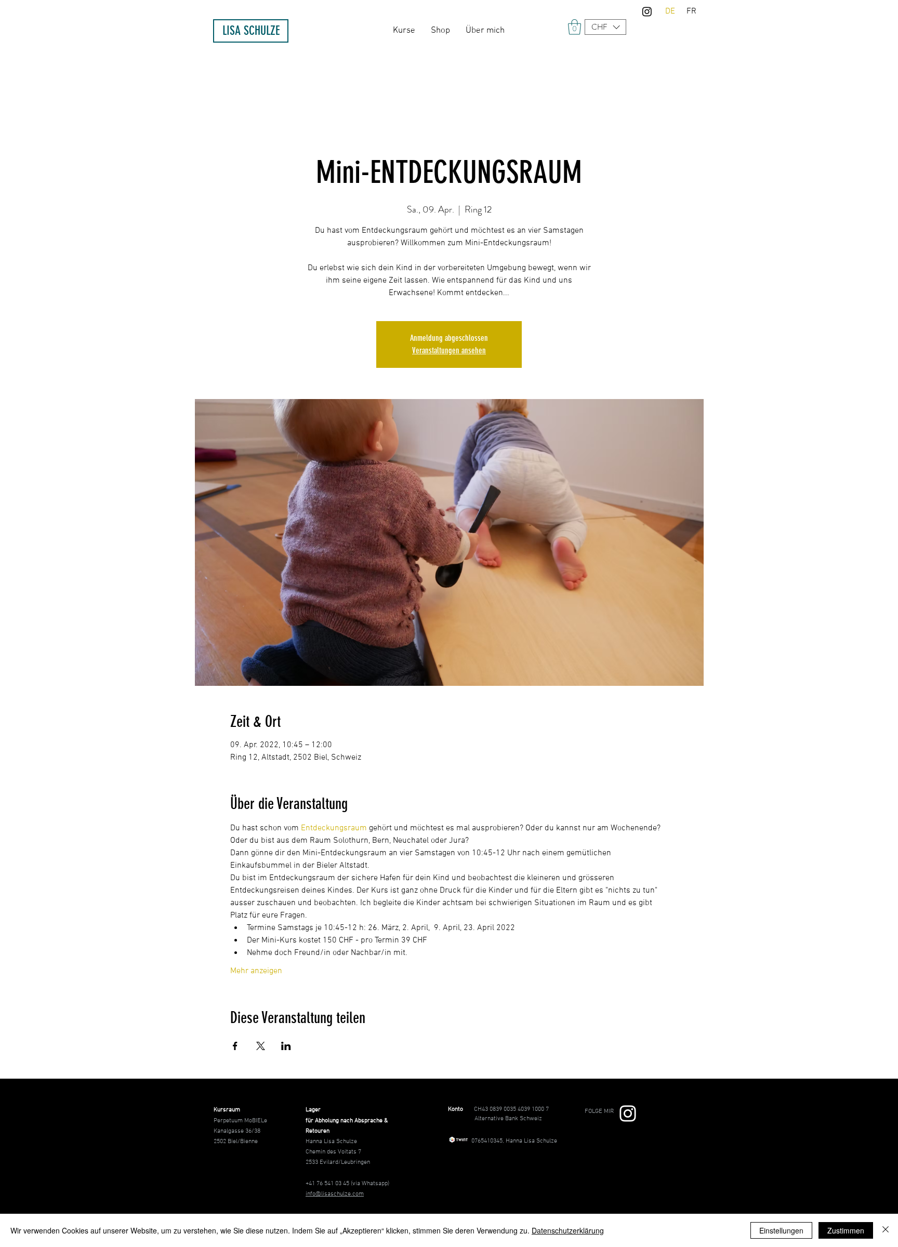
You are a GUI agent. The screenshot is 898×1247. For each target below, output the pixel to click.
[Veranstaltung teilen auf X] (261, 1046)
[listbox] (605, 27)
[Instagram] (647, 11)
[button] (605, 27)
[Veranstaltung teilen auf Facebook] (235, 1046)
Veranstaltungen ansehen (449, 350)
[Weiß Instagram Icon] (628, 1113)
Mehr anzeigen (256, 971)
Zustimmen (845, 1230)
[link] (574, 27)
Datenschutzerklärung (568, 1230)
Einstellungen (781, 1230)
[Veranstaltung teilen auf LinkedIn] (286, 1046)
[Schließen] (885, 1230)
